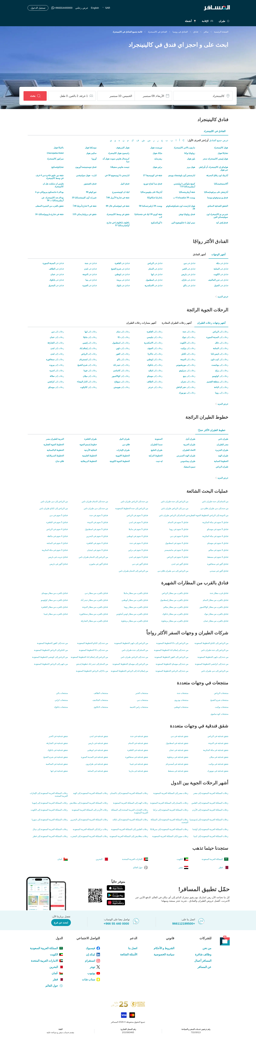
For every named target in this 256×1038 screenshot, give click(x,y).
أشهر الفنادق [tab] (199, 254)
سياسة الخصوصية (164, 954)
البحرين (53, 966)
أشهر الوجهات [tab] (218, 254)
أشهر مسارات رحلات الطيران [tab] (141, 322)
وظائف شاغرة (203, 954)
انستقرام (90, 960)
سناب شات (88, 979)
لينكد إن (90, 954)
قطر (55, 979)
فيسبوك (90, 948)
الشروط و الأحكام (164, 948)
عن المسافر (204, 966)
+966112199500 (183, 923)
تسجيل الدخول (38, 7)
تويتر (92, 966)
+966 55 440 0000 (116, 923)
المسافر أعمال (202, 960)
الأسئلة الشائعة (128, 954)
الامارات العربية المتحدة (44, 960)
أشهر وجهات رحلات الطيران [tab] (211, 322)
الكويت (54, 954)
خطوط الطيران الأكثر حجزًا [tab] (212, 430)
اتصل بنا (132, 948)
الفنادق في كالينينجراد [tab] (215, 131)
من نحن (207, 948)
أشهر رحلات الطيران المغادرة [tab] (177, 322)
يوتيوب (91, 973)
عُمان (55, 973)
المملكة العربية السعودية (44, 948)
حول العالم (51, 985)
